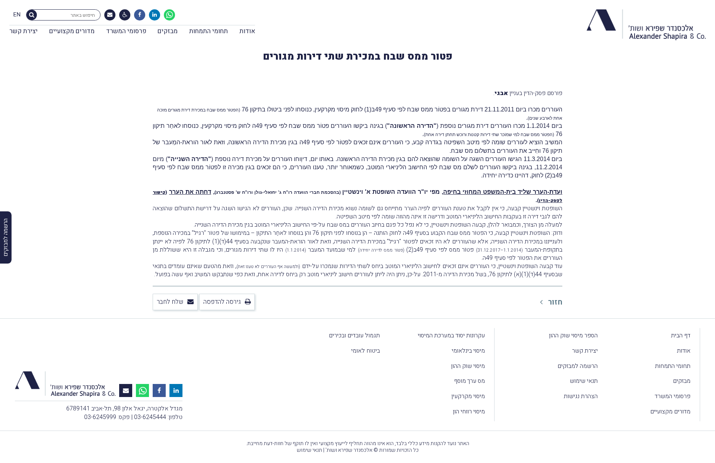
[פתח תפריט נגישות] (125, 15)
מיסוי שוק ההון (468, 366)
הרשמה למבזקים (577, 366)
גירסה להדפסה (222, 301)
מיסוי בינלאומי (468, 350)
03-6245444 (150, 417)
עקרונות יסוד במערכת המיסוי (451, 335)
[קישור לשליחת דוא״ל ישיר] (109, 15)
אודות (247, 31)
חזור (554, 302)
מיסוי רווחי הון (469, 411)
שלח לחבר (170, 301)
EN (16, 15)
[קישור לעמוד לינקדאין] (154, 15)
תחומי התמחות (208, 31)
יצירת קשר (23, 31)
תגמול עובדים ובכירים (354, 335)
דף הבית (680, 335)
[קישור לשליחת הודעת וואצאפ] (169, 15)
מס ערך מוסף (469, 381)
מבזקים (168, 31)
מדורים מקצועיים (72, 31)
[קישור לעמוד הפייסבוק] (139, 15)
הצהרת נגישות (581, 396)
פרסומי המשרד (126, 31)
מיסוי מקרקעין (468, 396)
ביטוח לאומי (365, 350)
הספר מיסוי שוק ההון (573, 335)
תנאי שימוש (584, 381)
